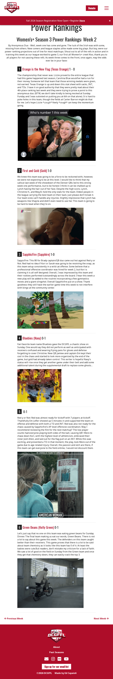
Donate (91, 8)
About (56, 647)
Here (82, 20)
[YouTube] (66, 659)
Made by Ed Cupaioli (66, 673)
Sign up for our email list (56, 666)
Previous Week (14, 618)
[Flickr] (59, 659)
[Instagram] (53, 659)
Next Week (100, 618)
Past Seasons (56, 652)
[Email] (46, 659)
